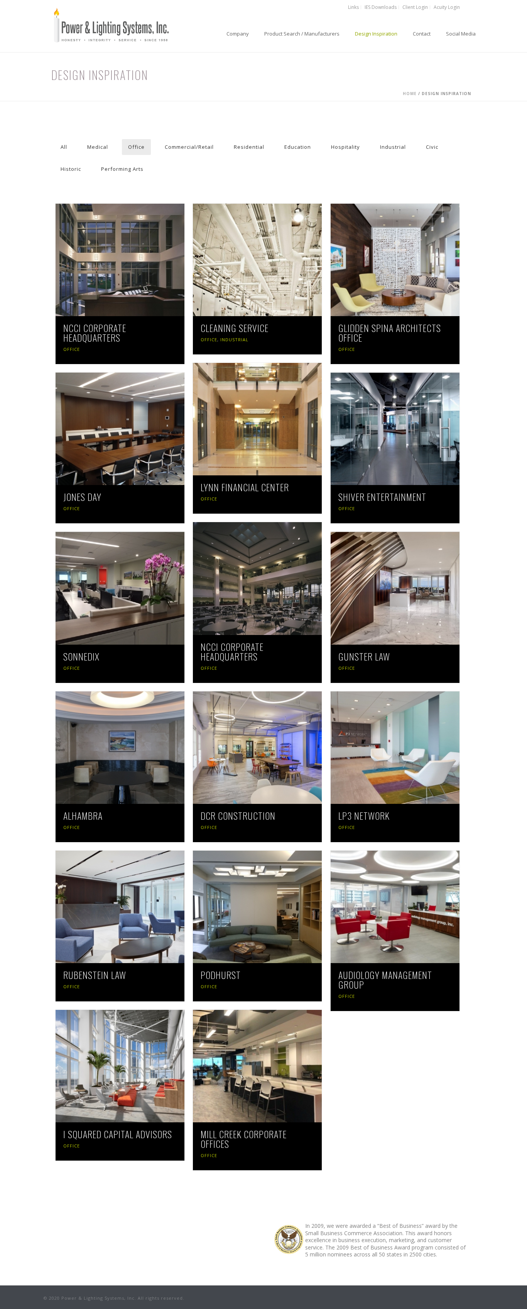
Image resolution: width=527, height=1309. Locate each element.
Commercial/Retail (189, 146)
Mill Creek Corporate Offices (244, 1139)
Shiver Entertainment (382, 497)
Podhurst (221, 975)
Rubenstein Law (94, 975)
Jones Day (82, 497)
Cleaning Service (235, 328)
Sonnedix (81, 656)
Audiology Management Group (385, 979)
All (64, 146)
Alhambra (83, 815)
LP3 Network (364, 815)
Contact (422, 33)
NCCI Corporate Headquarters (94, 332)
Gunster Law (364, 656)
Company (237, 33)
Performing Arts (122, 168)
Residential (249, 146)
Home (410, 93)
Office (136, 146)
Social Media (461, 33)
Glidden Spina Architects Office (389, 332)
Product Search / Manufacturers (302, 33)
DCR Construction (238, 815)
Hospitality (345, 146)
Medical (97, 146)
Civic (432, 146)
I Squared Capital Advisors (117, 1134)
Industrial (393, 146)
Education (297, 146)
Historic (71, 168)
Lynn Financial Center (245, 487)
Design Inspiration (376, 33)
